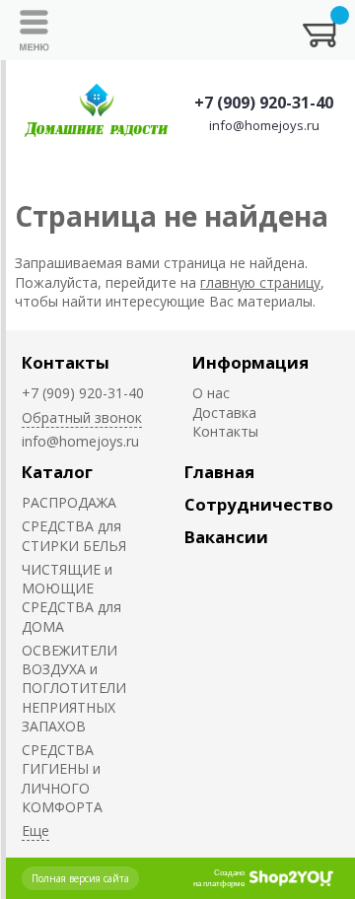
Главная (219, 471)
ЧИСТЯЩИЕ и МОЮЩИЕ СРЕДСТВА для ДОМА (71, 598)
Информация (250, 362)
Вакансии (226, 536)
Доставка (224, 412)
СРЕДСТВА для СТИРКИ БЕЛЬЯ (74, 535)
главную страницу (260, 282)
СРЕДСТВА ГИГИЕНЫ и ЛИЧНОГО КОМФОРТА (62, 778)
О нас (211, 392)
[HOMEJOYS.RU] (97, 111)
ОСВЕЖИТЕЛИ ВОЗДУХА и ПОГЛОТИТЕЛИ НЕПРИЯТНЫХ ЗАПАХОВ (74, 688)
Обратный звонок (82, 417)
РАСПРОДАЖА (69, 502)
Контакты (65, 362)
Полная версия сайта (80, 878)
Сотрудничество (258, 504)
